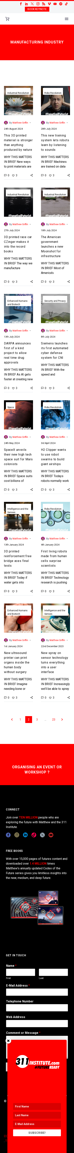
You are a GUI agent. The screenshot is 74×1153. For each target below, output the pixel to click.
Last (41, 978)
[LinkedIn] (26, 3)
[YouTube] (55, 3)
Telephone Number (20, 1001)
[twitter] (42, 835)
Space (10, 407)
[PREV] (12, 719)
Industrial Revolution (18, 93)
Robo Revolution (52, 93)
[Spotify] (61, 3)
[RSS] (43, 3)
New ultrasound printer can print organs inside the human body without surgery (17, 662)
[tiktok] (33, 835)
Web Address (15, 1017)
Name (11, 966)
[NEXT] (62, 719)
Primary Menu (66, 19)
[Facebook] (21, 3)
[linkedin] (25, 835)
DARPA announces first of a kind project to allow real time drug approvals (17, 353)
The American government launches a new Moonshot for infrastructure (52, 246)
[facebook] (8, 835)
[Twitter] (32, 3)
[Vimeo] (49, 3)
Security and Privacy (55, 301)
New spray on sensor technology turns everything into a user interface (54, 662)
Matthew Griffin (20, 122)
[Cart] (7, 19)
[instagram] (16, 835)
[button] (31, 175)
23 (53, 719)
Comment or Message (23, 1033)
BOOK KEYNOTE (37, 9)
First (8, 978)
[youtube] (51, 835)
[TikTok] (66, 3)
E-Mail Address (18, 985)
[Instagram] (38, 3)
